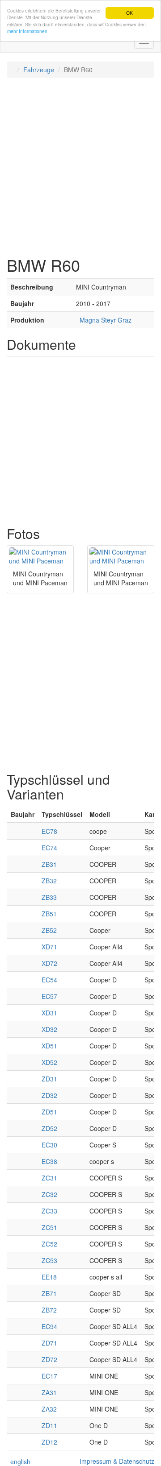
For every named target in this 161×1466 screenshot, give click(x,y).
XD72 (49, 963)
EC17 (49, 1375)
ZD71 (49, 1342)
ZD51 (49, 1111)
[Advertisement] (80, 167)
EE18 (49, 1276)
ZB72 (49, 1309)
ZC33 (49, 1210)
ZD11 (49, 1425)
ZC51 (49, 1227)
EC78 (49, 831)
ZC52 (49, 1243)
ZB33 (49, 897)
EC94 (49, 1326)
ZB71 (49, 1293)
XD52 (49, 1062)
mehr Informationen (27, 31)
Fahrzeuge (38, 69)
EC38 (49, 1161)
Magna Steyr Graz (103, 319)
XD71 (49, 946)
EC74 (49, 847)
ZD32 (49, 1095)
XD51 (49, 1045)
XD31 (49, 1012)
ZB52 (49, 930)
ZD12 (49, 1441)
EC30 (49, 1144)
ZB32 (49, 880)
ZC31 (49, 1177)
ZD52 (49, 1128)
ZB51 (49, 913)
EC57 (49, 996)
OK (129, 12)
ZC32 (49, 1194)
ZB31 (49, 864)
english (18, 1461)
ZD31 (49, 1078)
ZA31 (49, 1392)
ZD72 (49, 1359)
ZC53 (49, 1260)
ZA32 (49, 1408)
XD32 (49, 1029)
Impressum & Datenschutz (115, 1461)
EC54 (49, 979)
